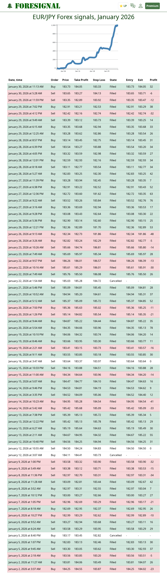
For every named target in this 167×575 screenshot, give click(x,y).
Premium (152, 6)
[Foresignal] (33, 5)
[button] (133, 6)
